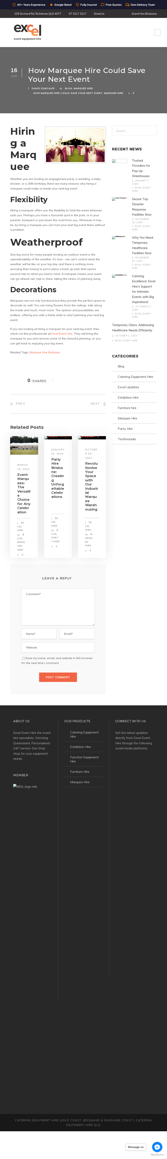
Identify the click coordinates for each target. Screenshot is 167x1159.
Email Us (99, 13)
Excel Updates (128, 387)
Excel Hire (20, 526)
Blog (68, 88)
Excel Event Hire (126, 340)
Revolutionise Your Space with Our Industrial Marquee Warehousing (91, 486)
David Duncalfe (43, 88)
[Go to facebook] (157, 1147)
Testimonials (127, 439)
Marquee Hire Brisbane (45, 352)
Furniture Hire (79, 772)
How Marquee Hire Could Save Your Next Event (67, 93)
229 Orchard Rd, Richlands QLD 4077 (37, 13)
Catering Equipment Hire (135, 377)
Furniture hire (127, 408)
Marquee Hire (83, 88)
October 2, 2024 (126, 335)
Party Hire (125, 429)
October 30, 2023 (91, 453)
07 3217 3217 (77, 13)
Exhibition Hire (128, 397)
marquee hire (113, 93)
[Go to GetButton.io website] (157, 1154)
